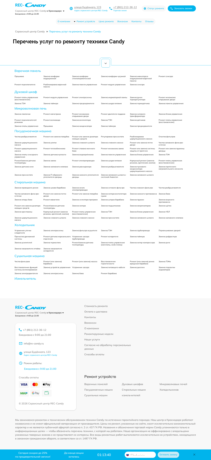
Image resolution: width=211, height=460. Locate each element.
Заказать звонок (183, 8)
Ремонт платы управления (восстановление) (26, 98)
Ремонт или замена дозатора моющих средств (85, 137)
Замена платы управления (26, 126)
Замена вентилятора (81, 120)
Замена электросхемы (53, 230)
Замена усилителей (23, 242)
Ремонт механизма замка (112, 148)
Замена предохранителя (83, 103)
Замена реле (164, 242)
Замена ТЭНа (165, 261)
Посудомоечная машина (33, 131)
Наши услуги (92, 339)
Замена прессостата (24, 175)
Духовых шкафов (132, 384)
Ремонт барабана (109, 273)
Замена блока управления (170, 114)
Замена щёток (165, 206)
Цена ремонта (106, 21)
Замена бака (164, 194)
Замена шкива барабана (54, 188)
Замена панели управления (84, 84)
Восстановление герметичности (108, 262)
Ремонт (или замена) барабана (52, 262)
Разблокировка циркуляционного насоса (141, 137)
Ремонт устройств (86, 21)
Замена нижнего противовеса (143, 194)
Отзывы (149, 21)
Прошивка (19, 76)
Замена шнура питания (111, 103)
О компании (64, 21)
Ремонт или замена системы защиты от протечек (142, 149)
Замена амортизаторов (140, 206)
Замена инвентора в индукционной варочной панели (141, 78)
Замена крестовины (23, 212)
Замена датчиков (137, 120)
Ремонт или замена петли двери (141, 143)
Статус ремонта (156, 8)
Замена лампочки (22, 114)
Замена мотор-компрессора (142, 242)
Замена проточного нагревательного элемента (171, 167)
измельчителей (131, 395)
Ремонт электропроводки (83, 160)
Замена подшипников (110, 206)
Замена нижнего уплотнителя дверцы (85, 176)
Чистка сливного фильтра (141, 188)
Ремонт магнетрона (52, 114)
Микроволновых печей (173, 384)
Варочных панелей (96, 384)
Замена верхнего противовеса (166, 200)
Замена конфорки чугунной (113, 76)
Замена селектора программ (85, 199)
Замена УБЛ (164, 212)
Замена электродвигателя (26, 273)
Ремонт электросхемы (82, 97)
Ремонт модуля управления (113, 84)
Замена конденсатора (82, 126)
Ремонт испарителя (109, 236)
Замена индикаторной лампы (114, 97)
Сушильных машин (96, 395)
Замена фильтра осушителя (84, 230)
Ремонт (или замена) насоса (84, 261)
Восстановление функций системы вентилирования (26, 268)
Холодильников (169, 389)
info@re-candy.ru (34, 343)
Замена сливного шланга (83, 142)
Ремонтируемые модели (98, 333)
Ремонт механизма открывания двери (167, 98)
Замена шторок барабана (112, 199)
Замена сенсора (137, 84)
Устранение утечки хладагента (23, 231)
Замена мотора (79, 206)
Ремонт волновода (51, 120)
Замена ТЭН (20, 103)
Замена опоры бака (23, 199)
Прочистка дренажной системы (25, 237)
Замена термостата (52, 242)
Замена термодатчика (140, 103)
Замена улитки (50, 142)
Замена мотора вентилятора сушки (113, 195)
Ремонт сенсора (166, 76)
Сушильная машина (29, 256)
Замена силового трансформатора (137, 115)
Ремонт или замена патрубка (56, 136)
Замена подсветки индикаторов (167, 268)
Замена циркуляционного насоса (26, 143)
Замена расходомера (81, 166)
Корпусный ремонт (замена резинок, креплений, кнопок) (142, 161)
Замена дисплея (137, 267)
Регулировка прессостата (112, 136)
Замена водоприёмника (82, 154)
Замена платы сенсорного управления (26, 155)
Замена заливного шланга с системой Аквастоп (113, 176)
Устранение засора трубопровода (80, 237)
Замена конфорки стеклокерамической (81, 77)
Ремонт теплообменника (54, 148)
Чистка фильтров (22, 261)
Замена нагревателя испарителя (52, 249)
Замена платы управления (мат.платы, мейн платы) (113, 243)
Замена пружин (137, 199)
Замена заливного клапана (55, 166)
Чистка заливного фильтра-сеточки (171, 143)
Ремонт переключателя (25, 84)
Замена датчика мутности (54, 154)
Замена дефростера (168, 236)
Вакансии (122, 21)
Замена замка (49, 160)
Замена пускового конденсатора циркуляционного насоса (141, 168)
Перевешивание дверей (169, 230)
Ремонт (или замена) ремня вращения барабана (142, 262)
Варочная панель (28, 71)
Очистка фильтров (167, 136)
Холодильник (25, 225)
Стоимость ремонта (96, 306)
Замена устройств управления (56, 267)
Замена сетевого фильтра (112, 188)
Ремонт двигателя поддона (113, 114)
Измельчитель (25, 278)
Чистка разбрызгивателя (26, 136)
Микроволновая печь (30, 108)
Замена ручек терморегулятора (137, 98)
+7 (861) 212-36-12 (125, 7)
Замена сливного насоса (112, 142)
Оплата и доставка (95, 311)
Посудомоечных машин (98, 389)
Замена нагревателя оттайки (27, 248)
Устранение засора (80, 267)
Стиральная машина (30, 182)
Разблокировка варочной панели (54, 85)
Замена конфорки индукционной (51, 77)
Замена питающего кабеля (113, 267)
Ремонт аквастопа (51, 199)
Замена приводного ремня (26, 188)
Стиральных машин (134, 389)
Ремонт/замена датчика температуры (25, 161)
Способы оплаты (94, 354)
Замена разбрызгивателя (112, 166)
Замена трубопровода (140, 230)
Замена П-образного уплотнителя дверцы (52, 176)
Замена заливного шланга (142, 175)
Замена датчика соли (24, 166)
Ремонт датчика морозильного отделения (57, 237)
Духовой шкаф (26, 92)
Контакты (136, 21)
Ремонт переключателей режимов (25, 121)
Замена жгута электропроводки (80, 189)
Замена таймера (50, 103)
